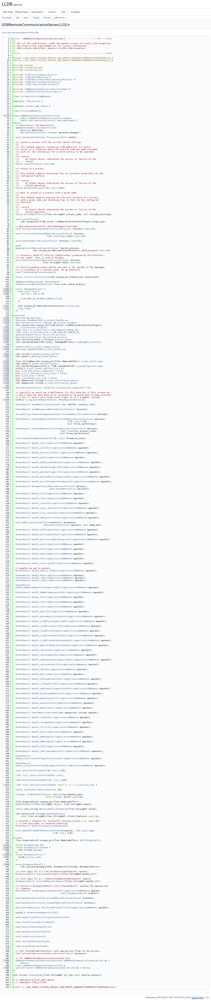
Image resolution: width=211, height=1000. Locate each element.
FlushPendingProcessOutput (37, 272)
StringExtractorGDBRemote (35, 96)
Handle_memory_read (43, 570)
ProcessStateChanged (33, 233)
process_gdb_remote (36, 106)
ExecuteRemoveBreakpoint (51, 881)
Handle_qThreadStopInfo (45, 679)
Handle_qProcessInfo (43, 453)
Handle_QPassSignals (43, 698)
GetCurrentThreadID (41, 775)
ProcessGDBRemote (30, 111)
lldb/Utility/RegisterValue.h (42, 82)
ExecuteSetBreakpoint (49, 874)
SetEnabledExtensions (34, 953)
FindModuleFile (35, 794)
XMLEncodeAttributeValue (53, 809)
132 (6, 354)
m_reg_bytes (32, 400)
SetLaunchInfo (30, 137)
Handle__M (37, 578)
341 (6, 857)
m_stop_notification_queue (60, 383)
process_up (72, 306)
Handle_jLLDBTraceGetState (47, 635)
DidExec (26, 241)
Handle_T (37, 746)
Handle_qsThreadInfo (43, 534)
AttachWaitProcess (34, 214)
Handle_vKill (39, 448)
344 (6, 864)
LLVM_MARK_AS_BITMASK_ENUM (36, 298)
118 (6, 320)
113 (6, 308)
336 (6, 845)
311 (6, 785)
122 (6, 330)
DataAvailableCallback (35, 932)
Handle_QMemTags (41, 741)
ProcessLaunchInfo (57, 137)
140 (6, 373)
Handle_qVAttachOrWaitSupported (50, 660)
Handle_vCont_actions (44, 508)
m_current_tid (38, 330)
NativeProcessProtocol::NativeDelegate (52, 120)
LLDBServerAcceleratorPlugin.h (43, 91)
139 (6, 371)
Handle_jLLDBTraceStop (45, 631)
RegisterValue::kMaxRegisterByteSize (62, 400)
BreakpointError (33, 855)
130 (6, 349)
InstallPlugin (30, 219)
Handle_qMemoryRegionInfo (46, 592)
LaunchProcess (32, 164)
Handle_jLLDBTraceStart (45, 626)
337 (6, 847)
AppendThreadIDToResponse (36, 830)
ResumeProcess (40, 486)
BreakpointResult (33, 864)
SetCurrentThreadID (33, 770)
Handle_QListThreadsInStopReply (50, 481)
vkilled (25, 294)
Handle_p (37, 544)
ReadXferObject (24, 804)
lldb (17, 18)
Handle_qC (37, 457)
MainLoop (25, 130)
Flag (34, 291)
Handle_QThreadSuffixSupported (50, 477)
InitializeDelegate (33, 229)
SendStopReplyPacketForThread (49, 419)
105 (6, 289)
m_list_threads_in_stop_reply (39, 373)
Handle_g (37, 732)
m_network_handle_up (56, 320)
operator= (21, 968)
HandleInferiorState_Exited (38, 898)
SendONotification (42, 404)
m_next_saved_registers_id (42, 368)
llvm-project (7, 18)
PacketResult (23, 404)
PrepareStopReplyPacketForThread (51, 414)
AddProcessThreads (32, 522)
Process (47, 18)
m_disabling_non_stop (34, 378)
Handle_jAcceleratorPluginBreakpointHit (39, 765)
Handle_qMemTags (41, 737)
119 (6, 323)
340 (6, 855)
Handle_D (37, 674)
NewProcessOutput (32, 260)
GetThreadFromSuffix (54, 907)
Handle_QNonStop (41, 708)
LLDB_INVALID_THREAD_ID (63, 330)
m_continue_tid (39, 332)
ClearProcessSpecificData (36, 922)
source (26, 18)
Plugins (36, 18)
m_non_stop (28, 375)
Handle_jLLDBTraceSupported (48, 621)
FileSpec (20, 794)
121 (6, 327)
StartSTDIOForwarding (34, 941)
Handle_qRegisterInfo (44, 518)
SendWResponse (40, 409)
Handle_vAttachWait (43, 655)
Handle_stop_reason (43, 513)
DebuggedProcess (33, 289)
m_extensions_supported (70, 388)
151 (6, 400)
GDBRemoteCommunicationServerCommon (50, 118)
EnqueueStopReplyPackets (36, 438)
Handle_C (37, 493)
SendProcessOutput (32, 936)
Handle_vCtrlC (40, 727)
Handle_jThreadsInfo (43, 684)
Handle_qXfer (39, 611)
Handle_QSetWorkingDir (45, 467)
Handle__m (37, 580)
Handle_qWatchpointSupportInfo (50, 688)
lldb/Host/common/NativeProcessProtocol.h (50, 79)
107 (6, 294)
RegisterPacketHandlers (35, 927)
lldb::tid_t (22, 330)
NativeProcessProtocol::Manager (39, 132)
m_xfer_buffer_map (91, 361)
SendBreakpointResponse (45, 891)
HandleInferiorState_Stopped (38, 903)
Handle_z (37, 602)
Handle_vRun (38, 669)
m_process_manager (65, 323)
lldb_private (32, 101)
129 (6, 347)
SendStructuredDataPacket (30, 284)
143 (6, 380)
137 (6, 366)
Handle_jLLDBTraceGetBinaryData (50, 640)
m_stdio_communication (46, 347)
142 (6, 378)
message (37, 850)
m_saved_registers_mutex (43, 363)
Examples (75, 12)
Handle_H (37, 554)
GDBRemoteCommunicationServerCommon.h (47, 89)
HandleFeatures (55, 814)
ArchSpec (58, 797)
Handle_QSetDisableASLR (45, 462)
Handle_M (37, 575)
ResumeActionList (66, 489)
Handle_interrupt (41, 563)
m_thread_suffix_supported (37, 371)
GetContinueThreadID (42, 785)
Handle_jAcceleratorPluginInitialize (37, 758)
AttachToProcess (33, 188)
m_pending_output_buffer (44, 354)
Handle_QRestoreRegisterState (49, 645)
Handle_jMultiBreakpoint (46, 751)
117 (6, 318)
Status (19, 164)
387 (6, 968)
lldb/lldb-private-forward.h (42, 84)
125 (6, 337)
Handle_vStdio (40, 717)
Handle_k (37, 443)
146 (6, 388)
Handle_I (37, 558)
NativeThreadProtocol (83, 414)
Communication (24, 347)
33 (6, 116)
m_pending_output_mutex (42, 356)
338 (6, 850)
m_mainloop (34, 318)
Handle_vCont (39, 503)
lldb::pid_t (51, 188)
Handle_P (37, 549)
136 (6, 363)
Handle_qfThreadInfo (43, 530)
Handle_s (37, 607)
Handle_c (37, 498)
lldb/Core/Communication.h (40, 75)
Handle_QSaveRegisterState (47, 616)
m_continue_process (55, 337)
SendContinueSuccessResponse (48, 826)
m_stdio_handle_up (54, 349)
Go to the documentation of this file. (20, 32)
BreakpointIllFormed (36, 847)
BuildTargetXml (88, 840)
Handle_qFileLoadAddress (46, 693)
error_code (34, 857)
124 (6, 335)
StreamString (23, 414)
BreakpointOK (31, 845)
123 (6, 332)
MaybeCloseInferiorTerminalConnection (44, 917)
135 (6, 361)
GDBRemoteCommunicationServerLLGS (40, 116)
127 (6, 342)
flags (27, 308)
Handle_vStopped (41, 722)
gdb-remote (60, 18)
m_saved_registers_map (89, 366)
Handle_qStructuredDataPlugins (50, 539)
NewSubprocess (24, 248)
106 (6, 291)
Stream (56, 830)
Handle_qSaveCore (41, 703)
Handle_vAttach (40, 650)
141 (6, 375)
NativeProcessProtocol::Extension (35, 388)
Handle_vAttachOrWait (44, 664)
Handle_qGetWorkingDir (45, 472)
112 (6, 306)
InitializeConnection (36, 277)
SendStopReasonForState (45, 428)
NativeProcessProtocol (58, 229)
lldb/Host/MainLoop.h (37, 77)
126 (6, 339)
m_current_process (54, 335)
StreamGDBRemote (53, 522)
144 (6, 383)
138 (6, 368)
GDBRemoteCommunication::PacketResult (38, 282)
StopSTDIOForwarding (33, 946)
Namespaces (37, 12)
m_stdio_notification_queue (61, 380)
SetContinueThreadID (33, 780)
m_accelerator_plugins (33, 327)
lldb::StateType (55, 236)
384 (6, 960)
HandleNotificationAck (45, 712)
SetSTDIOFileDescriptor (37, 790)
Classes (52, 12)
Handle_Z (37, 597)
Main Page (8, 12)
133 (6, 356)
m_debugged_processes (88, 342)
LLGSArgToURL (35, 975)
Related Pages (21, 12)
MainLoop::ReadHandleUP (29, 320)
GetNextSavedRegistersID (41, 912)
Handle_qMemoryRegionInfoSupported (36, 587)
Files (63, 12)
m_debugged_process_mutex (56, 339)
